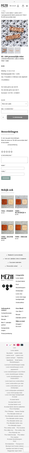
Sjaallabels (10, 360)
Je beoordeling (6, 155)
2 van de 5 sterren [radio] (4, 152)
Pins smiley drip (20, 430)
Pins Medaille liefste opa (14, 421)
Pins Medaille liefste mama (14, 418)
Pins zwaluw (14, 437)
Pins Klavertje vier (14, 432)
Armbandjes (19, 291)
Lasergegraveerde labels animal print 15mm (13, 15)
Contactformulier (6, 313)
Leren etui (19, 294)
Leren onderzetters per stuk (14, 383)
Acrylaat (14, 397)
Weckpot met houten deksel (14, 446)
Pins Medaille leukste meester (14, 416)
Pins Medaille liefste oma (14, 423)
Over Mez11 (5, 316)
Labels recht (17, 13)
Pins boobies (21, 428)
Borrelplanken (9, 444)
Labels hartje (18, 353)
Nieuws (3, 319)
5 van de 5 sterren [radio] (11, 152)
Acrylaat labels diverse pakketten (14, 407)
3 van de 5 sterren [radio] (7, 152)
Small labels (18, 360)
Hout (17, 284)
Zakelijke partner (21, 318)
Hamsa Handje (19, 411)
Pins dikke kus (8, 430)
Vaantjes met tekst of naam (14, 448)
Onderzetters (20, 302)
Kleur (3, 100)
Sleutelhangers (20, 287)
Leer (14, 348)
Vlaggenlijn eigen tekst (14, 451)
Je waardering (6, 149)
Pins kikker (21, 435)
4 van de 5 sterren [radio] (9, 152)
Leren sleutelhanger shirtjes (14, 374)
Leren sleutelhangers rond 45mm (14, 372)
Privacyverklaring (6, 333)
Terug (3, 11)
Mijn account (13, 5)
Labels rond (19, 355)
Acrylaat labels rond (14, 404)
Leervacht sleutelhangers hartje (14, 365)
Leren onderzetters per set (14, 386)
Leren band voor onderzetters (14, 381)
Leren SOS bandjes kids (14, 393)
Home (2, 13)
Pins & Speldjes (14, 409)
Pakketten (20, 358)
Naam (3, 165)
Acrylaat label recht (14, 402)
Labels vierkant (10, 358)
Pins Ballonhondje (10, 435)
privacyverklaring (12, 145)
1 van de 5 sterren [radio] (2, 152)
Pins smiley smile (9, 428)
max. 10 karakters (7, 109)
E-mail (3, 171)
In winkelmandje (17, 117)
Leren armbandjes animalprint (14, 390)
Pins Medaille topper (14, 425)
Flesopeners (20, 444)
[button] (27, 5)
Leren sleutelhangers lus (14, 376)
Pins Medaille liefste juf (14, 414)
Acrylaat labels (20, 281)
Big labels (10, 353)
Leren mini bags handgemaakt (14, 395)
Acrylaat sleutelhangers (14, 439)
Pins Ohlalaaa (9, 411)
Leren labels (9, 13)
